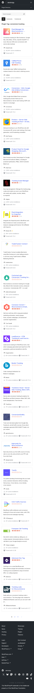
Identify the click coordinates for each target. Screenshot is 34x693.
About (3, 626)
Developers (5, 646)
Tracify (14, 470)
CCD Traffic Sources (19, 502)
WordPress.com (7, 654)
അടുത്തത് (22, 616)
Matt (4, 657)
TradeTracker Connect (19, 244)
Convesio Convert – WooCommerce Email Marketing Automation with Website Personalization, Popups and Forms (21, 306)
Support (4, 643)
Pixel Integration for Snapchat (17, 213)
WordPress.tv (6, 649)
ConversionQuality (18, 414)
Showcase (21, 626)
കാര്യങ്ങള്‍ (21, 643)
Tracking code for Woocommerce (18, 588)
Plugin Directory (6, 7)
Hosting (4, 632)
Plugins (20, 632)
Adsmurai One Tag (18, 558)
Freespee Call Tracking (20, 528)
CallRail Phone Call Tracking (16, 62)
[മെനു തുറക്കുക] (31, 2)
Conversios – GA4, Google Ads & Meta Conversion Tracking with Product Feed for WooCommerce (21, 89)
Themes (20, 629)
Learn (3, 640)
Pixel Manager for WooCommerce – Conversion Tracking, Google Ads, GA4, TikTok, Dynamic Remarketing (21, 30)
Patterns (20, 635)
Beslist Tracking (17, 363)
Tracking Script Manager (20, 181)
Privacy (4, 635)
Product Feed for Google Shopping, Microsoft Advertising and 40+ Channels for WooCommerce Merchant (21, 150)
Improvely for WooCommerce (17, 444)
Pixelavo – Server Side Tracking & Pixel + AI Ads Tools (20, 121)
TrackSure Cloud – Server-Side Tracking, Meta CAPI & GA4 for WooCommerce (21, 389)
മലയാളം (8, 670)
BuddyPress (6, 663)
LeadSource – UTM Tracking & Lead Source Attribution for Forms (20, 337)
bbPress (5, 660)
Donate (21, 646)
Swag (20, 649)
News (3, 629)
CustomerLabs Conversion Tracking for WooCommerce (20, 276)
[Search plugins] (24, 14)
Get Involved (22, 640)
